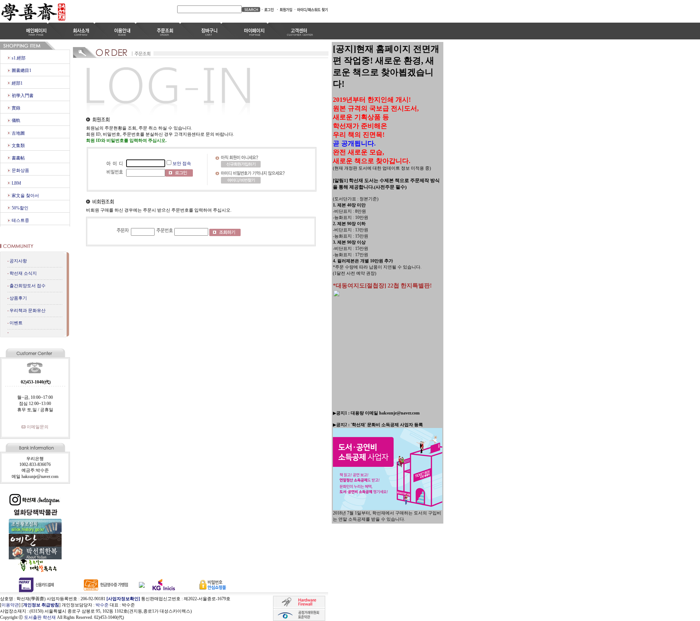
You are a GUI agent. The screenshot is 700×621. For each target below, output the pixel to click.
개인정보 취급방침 (41, 605)
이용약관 (10, 605)
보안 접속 (181, 163)
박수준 (102, 605)
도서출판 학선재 (40, 617)
